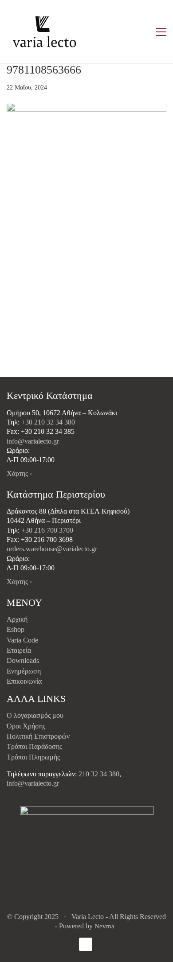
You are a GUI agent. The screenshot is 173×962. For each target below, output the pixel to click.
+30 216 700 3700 (47, 530)
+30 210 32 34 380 (48, 422)
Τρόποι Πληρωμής (33, 757)
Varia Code (22, 640)
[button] (161, 32)
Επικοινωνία (24, 681)
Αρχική (17, 619)
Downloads (23, 660)
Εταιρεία (19, 650)
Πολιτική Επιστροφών (38, 736)
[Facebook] (85, 944)
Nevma (104, 926)
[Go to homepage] (44, 31)
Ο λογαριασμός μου (35, 715)
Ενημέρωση (24, 671)
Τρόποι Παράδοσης (34, 746)
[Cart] (142, 31)
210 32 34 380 (99, 774)
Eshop (15, 629)
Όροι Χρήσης (26, 726)
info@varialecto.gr (33, 441)
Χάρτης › (19, 473)
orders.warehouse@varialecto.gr (52, 549)
